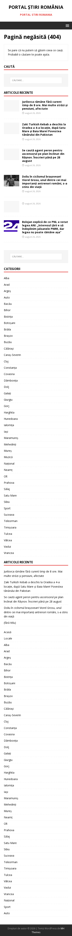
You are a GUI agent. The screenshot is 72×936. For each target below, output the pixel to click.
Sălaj (7, 489)
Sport (7, 508)
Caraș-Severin (12, 355)
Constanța (10, 367)
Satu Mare (10, 495)
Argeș (7, 291)
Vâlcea (8, 540)
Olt (5, 476)
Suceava (9, 514)
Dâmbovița (11, 380)
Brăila (7, 329)
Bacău (8, 304)
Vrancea (9, 553)
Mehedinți (10, 444)
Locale (8, 638)
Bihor (7, 310)
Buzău (8, 342)
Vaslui (7, 546)
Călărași (9, 348)
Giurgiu (8, 399)
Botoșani (9, 323)
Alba (6, 278)
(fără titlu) (10, 623)
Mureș (8, 451)
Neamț (8, 470)
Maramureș (11, 438)
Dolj (6, 387)
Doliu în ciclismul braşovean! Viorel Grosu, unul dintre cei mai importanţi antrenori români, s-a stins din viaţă (44, 182)
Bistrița (8, 316)
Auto (7, 297)
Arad (7, 284)
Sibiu (7, 502)
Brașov (8, 336)
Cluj (6, 361)
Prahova (9, 482)
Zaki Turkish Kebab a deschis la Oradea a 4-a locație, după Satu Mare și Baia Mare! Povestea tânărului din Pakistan (44, 129)
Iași (6, 431)
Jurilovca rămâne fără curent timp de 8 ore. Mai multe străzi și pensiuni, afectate (45, 105)
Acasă (7, 632)
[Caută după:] (36, 80)
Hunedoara (11, 419)
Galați (7, 393)
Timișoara (10, 527)
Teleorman (10, 521)
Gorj (6, 406)
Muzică (8, 457)
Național (9, 463)
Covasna (9, 374)
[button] (66, 25)
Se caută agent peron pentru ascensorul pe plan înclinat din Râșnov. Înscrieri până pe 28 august (43, 155)
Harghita (9, 412)
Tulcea (8, 534)
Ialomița (9, 425)
